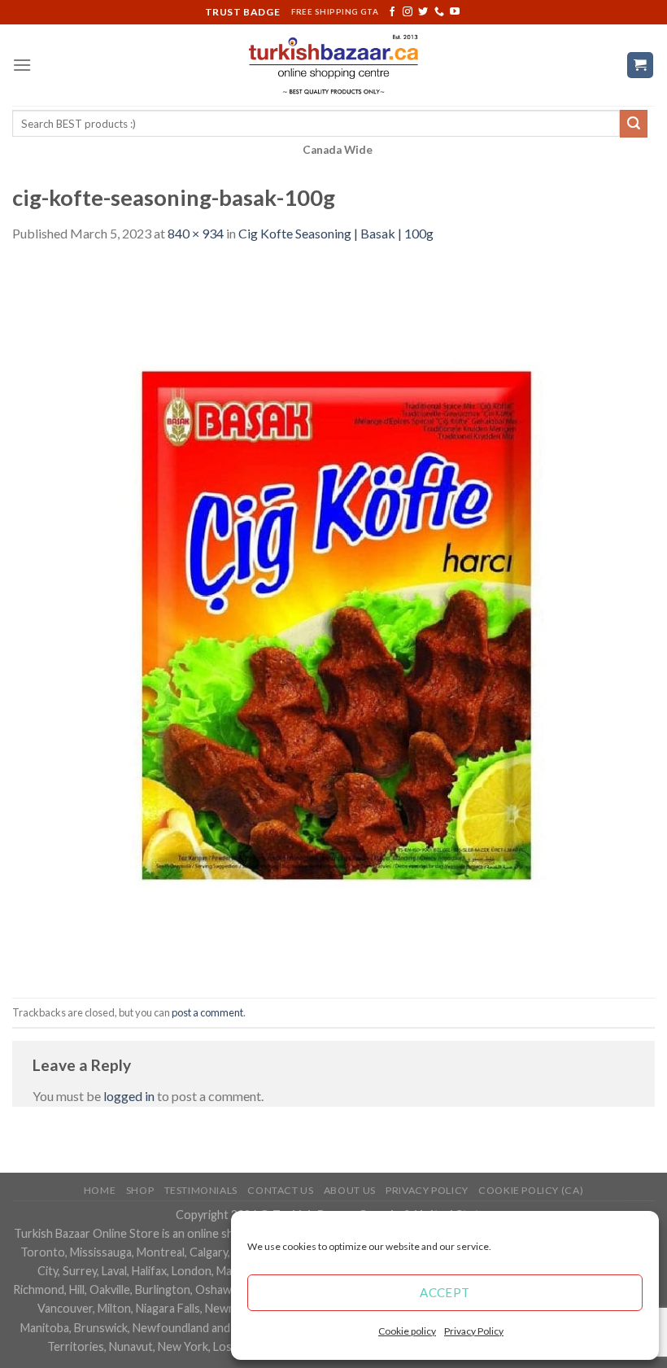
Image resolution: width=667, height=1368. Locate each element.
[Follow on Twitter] (423, 12)
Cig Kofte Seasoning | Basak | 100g (336, 233)
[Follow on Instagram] (407, 12)
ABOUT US (350, 1190)
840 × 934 (196, 233)
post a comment (207, 1012)
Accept (445, 1292)
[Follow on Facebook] (392, 12)
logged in (129, 1096)
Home (100, 1190)
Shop (140, 1190)
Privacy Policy (474, 1331)
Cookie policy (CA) (530, 1190)
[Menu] (22, 65)
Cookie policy (407, 1331)
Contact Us (280, 1190)
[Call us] (439, 12)
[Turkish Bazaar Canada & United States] (334, 65)
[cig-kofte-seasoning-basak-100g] (333, 619)
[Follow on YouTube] (455, 12)
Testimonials (201, 1190)
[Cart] (640, 65)
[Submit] (633, 124)
